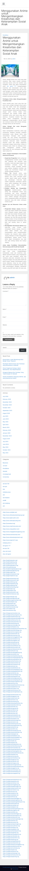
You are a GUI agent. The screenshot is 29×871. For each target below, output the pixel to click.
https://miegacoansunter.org (10, 822)
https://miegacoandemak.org (10, 673)
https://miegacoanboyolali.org (11, 803)
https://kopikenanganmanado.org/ (12, 600)
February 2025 (7, 430)
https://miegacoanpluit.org (10, 742)
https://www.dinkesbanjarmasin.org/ (13, 537)
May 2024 (5, 447)
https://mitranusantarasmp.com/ (11, 534)
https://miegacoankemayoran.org (12, 723)
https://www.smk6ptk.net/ (10, 512)
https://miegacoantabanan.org (11, 644)
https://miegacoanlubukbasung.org (12, 746)
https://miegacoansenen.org (10, 722)
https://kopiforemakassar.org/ (11, 594)
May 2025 (5, 421)
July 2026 (5, 396)
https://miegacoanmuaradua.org (11, 747)
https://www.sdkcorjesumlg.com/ (12, 520)
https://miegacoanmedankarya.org (12, 779)
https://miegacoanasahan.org (11, 654)
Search (5, 347)
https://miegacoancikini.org (10, 729)
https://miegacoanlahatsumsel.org (12, 846)
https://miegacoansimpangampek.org (13, 657)
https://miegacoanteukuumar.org (11, 855)
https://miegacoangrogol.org (10, 734)
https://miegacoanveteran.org (11, 789)
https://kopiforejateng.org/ (10, 562)
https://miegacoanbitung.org (10, 839)
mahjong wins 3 (7, 543)
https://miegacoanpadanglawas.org (12, 800)
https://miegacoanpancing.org (11, 856)
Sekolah (5, 471)
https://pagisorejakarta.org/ (10, 575)
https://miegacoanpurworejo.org (11, 662)
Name (5, 309)
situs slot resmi (7, 551)
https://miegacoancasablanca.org (12, 834)
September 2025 (7, 410)
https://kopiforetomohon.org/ (10, 592)
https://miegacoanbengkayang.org (12, 678)
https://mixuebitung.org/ (9, 567)
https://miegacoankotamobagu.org (12, 630)
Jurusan (5, 465)
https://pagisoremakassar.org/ (11, 574)
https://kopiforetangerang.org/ (11, 570)
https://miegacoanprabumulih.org (12, 705)
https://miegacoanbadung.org (11, 642)
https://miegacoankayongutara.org (12, 615)
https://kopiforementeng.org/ (10, 587)
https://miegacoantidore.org (10, 710)
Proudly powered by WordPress (10, 867)
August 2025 (6, 413)
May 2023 (5, 452)
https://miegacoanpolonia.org (11, 781)
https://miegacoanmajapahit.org (11, 773)
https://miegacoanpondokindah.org (12, 732)
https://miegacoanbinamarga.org (12, 720)
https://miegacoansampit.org (10, 805)
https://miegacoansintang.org (11, 701)
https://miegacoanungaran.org (11, 810)
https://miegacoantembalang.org (12, 771)
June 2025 (6, 419)
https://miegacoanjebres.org (10, 793)
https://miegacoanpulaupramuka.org (12, 703)
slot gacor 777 (11, 86)
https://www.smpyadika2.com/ (11, 529)
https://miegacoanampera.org (11, 718)
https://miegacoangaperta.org (11, 768)
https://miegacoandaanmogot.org (12, 824)
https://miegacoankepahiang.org (11, 841)
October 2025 (6, 407)
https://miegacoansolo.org (10, 791)
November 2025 (7, 405)
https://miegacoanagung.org (10, 708)
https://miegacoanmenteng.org (11, 739)
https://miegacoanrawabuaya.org (12, 730)
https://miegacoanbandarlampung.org (13, 752)
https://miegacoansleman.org (11, 761)
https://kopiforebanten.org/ (10, 560)
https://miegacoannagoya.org (11, 763)
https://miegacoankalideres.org (11, 735)
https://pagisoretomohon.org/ (11, 580)
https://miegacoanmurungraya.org (12, 632)
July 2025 (5, 416)
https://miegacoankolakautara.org (12, 744)
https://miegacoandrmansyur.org (11, 690)
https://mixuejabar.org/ (9, 608)
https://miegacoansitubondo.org (11, 843)
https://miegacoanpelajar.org (10, 795)
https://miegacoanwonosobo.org (11, 717)
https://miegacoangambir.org (10, 832)
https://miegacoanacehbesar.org (11, 645)
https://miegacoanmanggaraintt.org (12, 637)
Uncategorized (7, 474)
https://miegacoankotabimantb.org (12, 725)
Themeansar (15, 869)
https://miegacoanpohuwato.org (11, 616)
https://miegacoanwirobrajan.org (11, 770)
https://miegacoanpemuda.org (11, 698)
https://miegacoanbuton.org (10, 650)
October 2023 (6, 450)
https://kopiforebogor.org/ (10, 605)
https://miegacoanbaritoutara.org (12, 661)
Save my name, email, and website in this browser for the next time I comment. (13, 335)
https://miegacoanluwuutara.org (11, 647)
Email (4, 317)
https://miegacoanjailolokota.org (11, 668)
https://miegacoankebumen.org (11, 817)
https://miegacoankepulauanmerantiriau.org (14, 628)
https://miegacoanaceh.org (10, 711)
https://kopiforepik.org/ (9, 588)
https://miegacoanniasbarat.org (11, 638)
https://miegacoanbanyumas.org (11, 620)
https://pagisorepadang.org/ (10, 583)
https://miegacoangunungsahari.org (12, 681)
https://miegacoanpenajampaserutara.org (14, 749)
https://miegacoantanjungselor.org (12, 751)
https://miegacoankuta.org (10, 796)
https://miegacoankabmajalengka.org (13, 819)
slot (4, 495)
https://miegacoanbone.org (10, 820)
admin (13, 58)
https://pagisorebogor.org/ (10, 596)
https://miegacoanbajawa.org (11, 626)
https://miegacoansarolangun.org (12, 674)
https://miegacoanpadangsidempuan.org (14, 802)
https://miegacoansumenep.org (11, 848)
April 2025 (5, 424)
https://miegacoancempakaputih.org (12, 680)
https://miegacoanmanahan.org (11, 613)
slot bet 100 (6, 483)
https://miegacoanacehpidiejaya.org (12, 669)
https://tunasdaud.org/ (9, 523)
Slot (4, 489)
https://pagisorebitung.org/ (10, 582)
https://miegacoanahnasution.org (12, 694)
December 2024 (7, 436)
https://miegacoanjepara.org (10, 807)
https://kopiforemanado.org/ (10, 607)
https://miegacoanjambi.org (10, 754)
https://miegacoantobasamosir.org (12, 649)
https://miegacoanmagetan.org (11, 640)
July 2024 (5, 441)
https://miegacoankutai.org (10, 666)
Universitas (6, 477)
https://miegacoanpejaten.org (11, 829)
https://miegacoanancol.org (10, 683)
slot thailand (6, 497)
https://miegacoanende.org (10, 706)
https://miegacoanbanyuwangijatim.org (13, 844)
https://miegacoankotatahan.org (11, 715)
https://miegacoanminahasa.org (11, 758)
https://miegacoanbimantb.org (11, 633)
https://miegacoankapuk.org (10, 827)
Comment (6, 291)
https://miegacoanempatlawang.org (12, 656)
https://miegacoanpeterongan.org (12, 786)
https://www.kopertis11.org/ (10, 540)
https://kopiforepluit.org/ (9, 590)
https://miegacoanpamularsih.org (12, 788)
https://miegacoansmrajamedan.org (12, 691)
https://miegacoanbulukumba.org (12, 621)
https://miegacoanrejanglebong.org (12, 652)
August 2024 (6, 438)
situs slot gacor (7, 554)
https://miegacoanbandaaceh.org (12, 831)
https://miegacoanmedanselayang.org (13, 766)
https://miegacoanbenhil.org (10, 727)
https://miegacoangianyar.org (11, 759)
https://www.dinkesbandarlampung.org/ (13, 515)
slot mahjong (6, 503)
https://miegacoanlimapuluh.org (11, 676)
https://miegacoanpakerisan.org (11, 686)
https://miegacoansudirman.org (11, 825)
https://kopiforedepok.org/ (10, 601)
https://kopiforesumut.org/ (10, 563)
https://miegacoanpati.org (10, 849)
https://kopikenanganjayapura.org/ (12, 569)
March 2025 (6, 427)
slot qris (5, 486)
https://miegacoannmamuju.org (11, 635)
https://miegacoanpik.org (9, 740)
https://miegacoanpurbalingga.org (12, 798)
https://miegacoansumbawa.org (11, 664)
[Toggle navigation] (3, 3)
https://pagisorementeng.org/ (11, 578)
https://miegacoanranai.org (10, 713)
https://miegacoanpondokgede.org (12, 737)
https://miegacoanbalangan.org (11, 853)
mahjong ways (7, 492)
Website (5, 325)
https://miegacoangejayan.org (11, 696)
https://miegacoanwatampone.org (12, 659)
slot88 (4, 500)
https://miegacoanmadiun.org (11, 688)
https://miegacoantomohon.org (11, 837)
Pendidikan (5, 35)
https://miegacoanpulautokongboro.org (13, 618)
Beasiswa (5, 463)
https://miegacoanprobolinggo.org (12, 813)
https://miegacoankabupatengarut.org (13, 808)
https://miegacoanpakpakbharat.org (12, 671)
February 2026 (7, 399)
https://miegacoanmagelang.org (11, 784)
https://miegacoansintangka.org (11, 625)
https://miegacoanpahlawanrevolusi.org (13, 685)
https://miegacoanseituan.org (11, 783)
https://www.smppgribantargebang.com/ (14, 531)
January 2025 (6, 433)
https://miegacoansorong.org (10, 756)
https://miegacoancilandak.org (11, 836)
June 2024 (6, 444)
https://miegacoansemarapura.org (12, 815)
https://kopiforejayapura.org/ (10, 565)
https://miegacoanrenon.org (10, 699)
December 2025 (7, 402)
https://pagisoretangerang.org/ (11, 598)
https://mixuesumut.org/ (9, 610)
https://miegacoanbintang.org (11, 623)
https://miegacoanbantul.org (10, 851)
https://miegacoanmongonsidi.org (12, 764)
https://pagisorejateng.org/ (10, 585)
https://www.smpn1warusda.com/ (12, 526)
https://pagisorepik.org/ (9, 572)
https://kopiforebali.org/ (9, 603)
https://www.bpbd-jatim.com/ (11, 518)
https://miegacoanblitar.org (10, 812)
